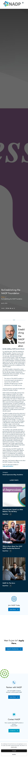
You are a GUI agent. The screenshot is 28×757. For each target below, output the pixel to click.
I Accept (14, 751)
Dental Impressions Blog (9, 475)
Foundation (20, 475)
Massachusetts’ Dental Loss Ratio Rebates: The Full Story (13, 510)
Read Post (5, 514)
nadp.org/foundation (8, 466)
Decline (14, 754)
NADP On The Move (9, 583)
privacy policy (14, 747)
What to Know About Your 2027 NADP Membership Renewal (12, 547)
